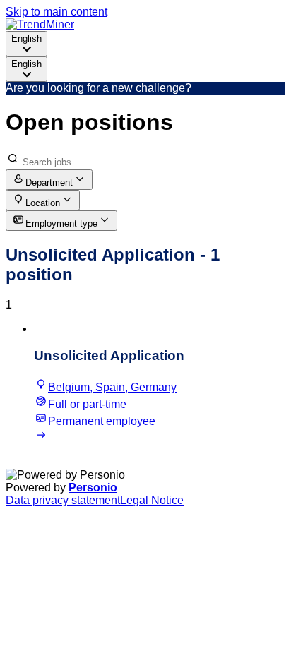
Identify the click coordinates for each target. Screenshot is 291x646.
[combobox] (26, 43)
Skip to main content (56, 12)
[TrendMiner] (40, 24)
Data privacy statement (63, 500)
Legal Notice (152, 500)
